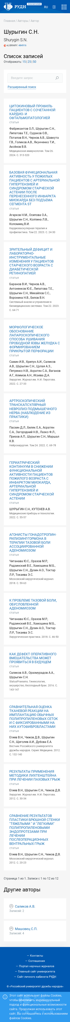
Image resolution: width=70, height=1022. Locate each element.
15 (24, 62)
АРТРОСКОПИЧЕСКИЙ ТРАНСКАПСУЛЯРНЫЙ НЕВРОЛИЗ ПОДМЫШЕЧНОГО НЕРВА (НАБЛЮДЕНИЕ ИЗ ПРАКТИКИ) (33, 409)
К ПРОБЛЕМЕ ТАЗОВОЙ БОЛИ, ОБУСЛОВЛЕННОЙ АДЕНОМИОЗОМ (33, 604)
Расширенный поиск (22, 87)
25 (29, 62)
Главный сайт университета (36, 971)
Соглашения (36, 961)
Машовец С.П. (26, 929)
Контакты (36, 955)
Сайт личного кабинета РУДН (36, 976)
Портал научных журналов (36, 966)
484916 (22, 45)
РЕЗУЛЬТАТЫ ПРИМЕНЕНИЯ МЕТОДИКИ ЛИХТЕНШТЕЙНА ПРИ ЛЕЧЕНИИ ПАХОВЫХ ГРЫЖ (34, 775)
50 (34, 62)
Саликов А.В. (25, 906)
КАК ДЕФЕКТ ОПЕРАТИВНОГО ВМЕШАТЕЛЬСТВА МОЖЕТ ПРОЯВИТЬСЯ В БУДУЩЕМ (32, 658)
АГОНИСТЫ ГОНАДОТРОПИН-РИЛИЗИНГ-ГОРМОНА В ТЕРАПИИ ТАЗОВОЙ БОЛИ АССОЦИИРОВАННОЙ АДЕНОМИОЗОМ (32, 542)
